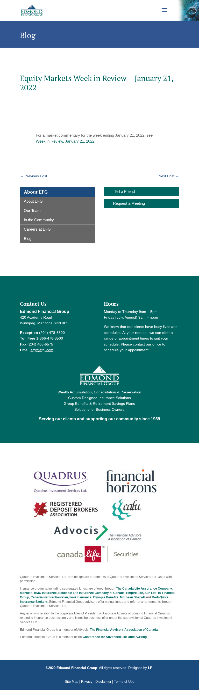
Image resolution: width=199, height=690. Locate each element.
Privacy (87, 682)
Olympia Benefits (105, 597)
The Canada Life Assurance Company (144, 588)
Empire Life (134, 593)
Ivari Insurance (80, 597)
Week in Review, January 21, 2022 (65, 141)
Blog (27, 238)
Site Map (71, 682)
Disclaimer (103, 682)
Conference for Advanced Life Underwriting (115, 637)
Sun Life (151, 593)
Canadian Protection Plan (49, 597)
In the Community (39, 220)
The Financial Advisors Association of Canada (124, 630)
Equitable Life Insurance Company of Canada (91, 593)
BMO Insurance (45, 593)
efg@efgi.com (42, 350)
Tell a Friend (125, 191)
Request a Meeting (129, 203)
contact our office (147, 344)
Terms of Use (124, 682)
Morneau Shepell (132, 597)
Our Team (32, 210)
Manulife (26, 593)
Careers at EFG (37, 229)
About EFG (33, 201)
